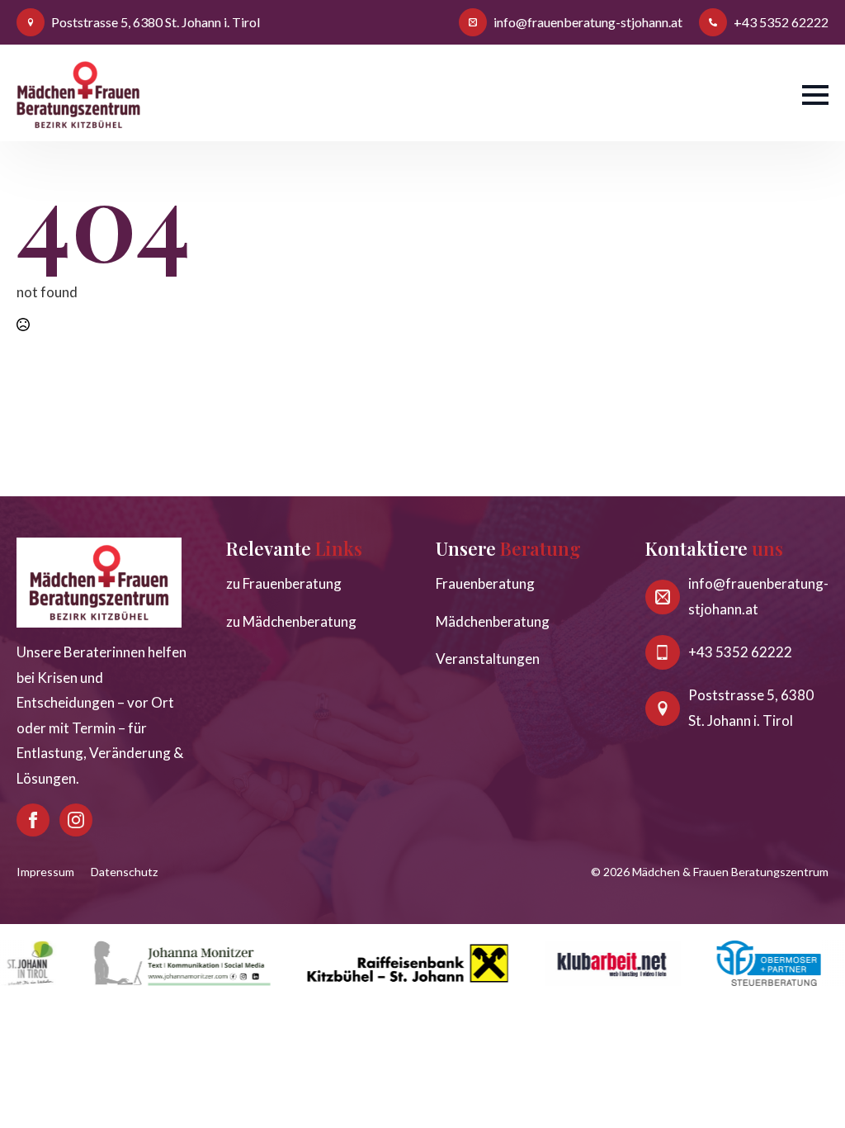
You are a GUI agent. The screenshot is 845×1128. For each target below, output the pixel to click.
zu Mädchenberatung (291, 621)
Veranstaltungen (488, 658)
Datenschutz (124, 872)
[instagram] (75, 820)
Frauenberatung (485, 583)
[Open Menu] (815, 95)
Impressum (45, 872)
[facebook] (33, 820)
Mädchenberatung (493, 621)
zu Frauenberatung (284, 583)
